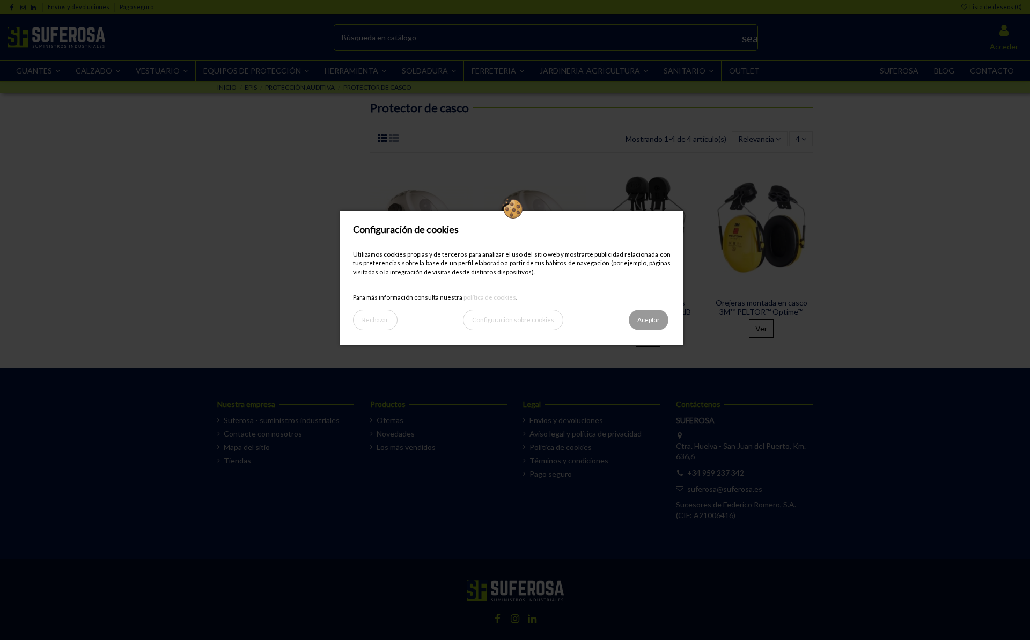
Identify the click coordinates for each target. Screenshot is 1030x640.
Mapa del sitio (247, 447)
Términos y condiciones (568, 460)
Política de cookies (560, 447)
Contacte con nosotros (263, 433)
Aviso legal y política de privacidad (585, 433)
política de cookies (490, 297)
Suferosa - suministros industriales (282, 420)
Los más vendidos (406, 447)
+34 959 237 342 (715, 472)
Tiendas (237, 460)
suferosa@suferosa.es (724, 488)
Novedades (396, 433)
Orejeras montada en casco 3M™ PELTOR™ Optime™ (761, 307)
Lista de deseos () (995, 6)
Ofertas (390, 420)
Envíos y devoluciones (79, 6)
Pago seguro (136, 6)
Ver (761, 328)
